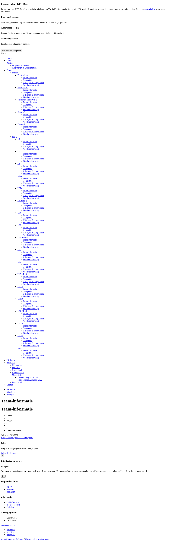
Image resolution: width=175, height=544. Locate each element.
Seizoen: (4, 435)
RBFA (9, 487)
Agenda (10, 63)
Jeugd (14, 136)
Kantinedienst (18, 372)
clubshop (10, 507)
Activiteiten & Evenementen (24, 68)
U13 (19, 262)
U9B (20, 188)
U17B (20, 335)
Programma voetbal (20, 65)
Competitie (27, 80)
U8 (19, 163)
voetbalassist (18, 539)
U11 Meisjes (23, 237)
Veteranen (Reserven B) (28, 100)
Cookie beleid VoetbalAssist (37, 539)
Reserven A (23, 87)
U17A (20, 323)
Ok (3, 476)
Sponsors (16, 367)
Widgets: (5, 466)
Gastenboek (17, 370)
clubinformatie (13, 502)
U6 (19, 139)
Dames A (22, 112)
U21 (19, 348)
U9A (20, 176)
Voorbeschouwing (31, 85)
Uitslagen (11, 360)
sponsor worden (13, 505)
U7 (19, 151)
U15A (20, 286)
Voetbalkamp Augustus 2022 (30, 380)
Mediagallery (17, 375)
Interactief (11, 362)
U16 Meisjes (23, 311)
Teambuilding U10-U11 (28, 377)
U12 (19, 249)
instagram (11, 492)
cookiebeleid (150, 9)
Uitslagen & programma (33, 82)
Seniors (15, 73)
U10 (19, 213)
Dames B (22, 124)
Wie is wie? (17, 382)
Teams (9, 70)
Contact (10, 385)
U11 (19, 225)
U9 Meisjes (22, 200)
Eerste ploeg (23, 75)
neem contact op (8, 525)
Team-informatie (30, 77)
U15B (20, 299)
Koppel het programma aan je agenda (17, 437)
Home (9, 58)
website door (6, 539)
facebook (10, 489)
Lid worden (17, 365)
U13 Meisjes (23, 274)
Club (9, 60)
